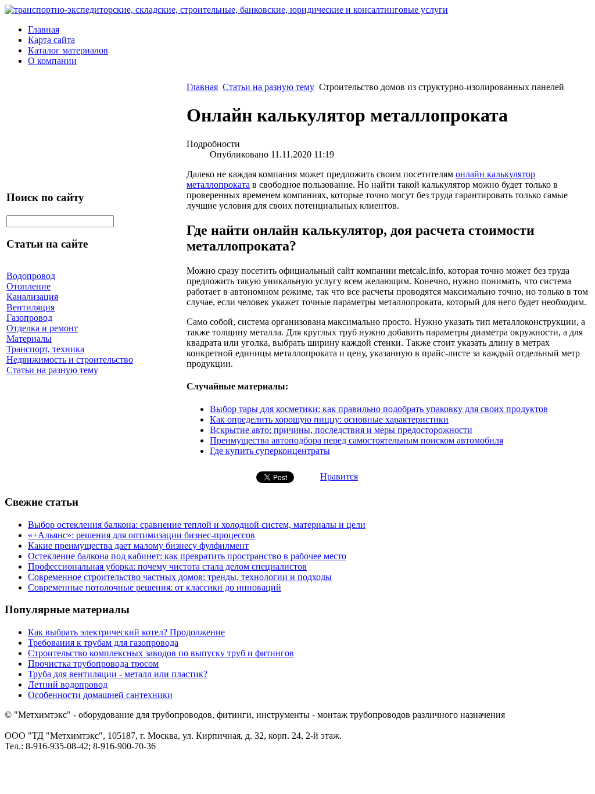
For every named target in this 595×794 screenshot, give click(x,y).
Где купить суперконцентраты (270, 451)
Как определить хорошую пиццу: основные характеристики (329, 419)
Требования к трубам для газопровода (103, 643)
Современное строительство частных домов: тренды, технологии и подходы (180, 577)
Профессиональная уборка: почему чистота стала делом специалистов (167, 566)
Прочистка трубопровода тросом (93, 663)
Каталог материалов (68, 50)
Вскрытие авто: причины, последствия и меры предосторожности (341, 430)
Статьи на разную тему (268, 87)
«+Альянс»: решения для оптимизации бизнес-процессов (141, 535)
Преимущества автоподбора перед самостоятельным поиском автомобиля (356, 440)
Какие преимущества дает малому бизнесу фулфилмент (138, 545)
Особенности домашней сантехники (100, 695)
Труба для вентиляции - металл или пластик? (117, 674)
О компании (52, 61)
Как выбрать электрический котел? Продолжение (126, 632)
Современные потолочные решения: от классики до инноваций (154, 587)
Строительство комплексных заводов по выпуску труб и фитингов (161, 653)
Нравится (339, 476)
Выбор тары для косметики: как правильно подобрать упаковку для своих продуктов (379, 409)
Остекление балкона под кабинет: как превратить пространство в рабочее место (187, 556)
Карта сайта (51, 40)
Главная (43, 29)
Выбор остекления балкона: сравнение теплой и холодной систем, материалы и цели (196, 525)
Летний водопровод (67, 684)
